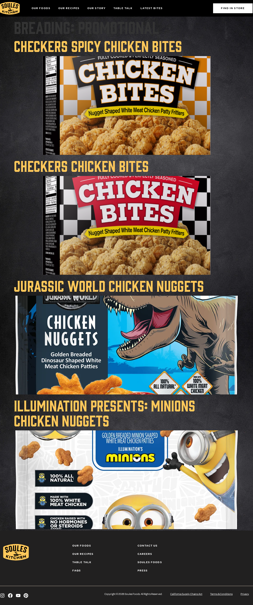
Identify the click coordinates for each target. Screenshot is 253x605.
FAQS (76, 570)
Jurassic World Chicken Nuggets (109, 285)
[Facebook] (10, 595)
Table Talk (123, 8)
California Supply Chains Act (186, 594)
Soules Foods (150, 562)
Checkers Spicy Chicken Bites (98, 45)
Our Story (96, 8)
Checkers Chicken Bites (81, 165)
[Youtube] (18, 595)
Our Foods (41, 8)
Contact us (148, 545)
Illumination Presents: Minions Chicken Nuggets (104, 412)
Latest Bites (152, 8)
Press (143, 570)
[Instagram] (2, 595)
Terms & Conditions (221, 594)
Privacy (245, 594)
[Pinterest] (26, 595)
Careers (145, 554)
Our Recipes (68, 8)
